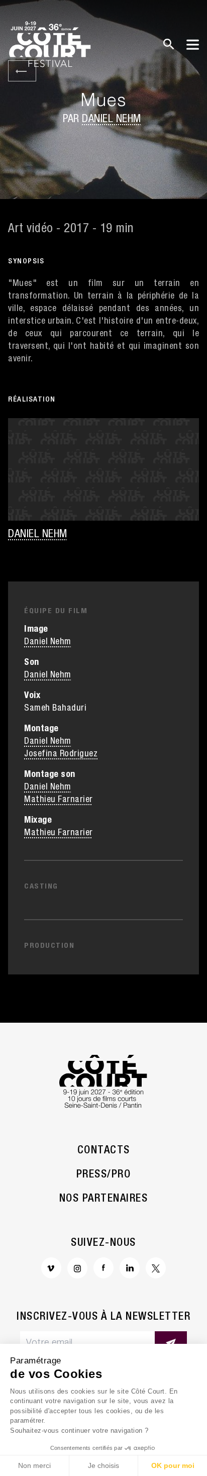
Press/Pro (103, 1174)
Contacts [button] (103, 1150)
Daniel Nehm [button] (111, 119)
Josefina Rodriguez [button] (60, 754)
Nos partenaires (103, 1199)
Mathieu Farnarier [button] (58, 800)
